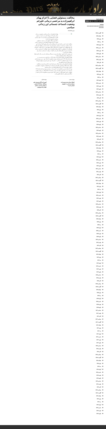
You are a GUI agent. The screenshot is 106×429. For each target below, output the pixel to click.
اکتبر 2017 (99, 316)
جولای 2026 (98, 35)
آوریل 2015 (98, 404)
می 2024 (99, 112)
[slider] (87, 21)
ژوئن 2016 (99, 363)
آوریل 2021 (98, 192)
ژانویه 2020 (98, 236)
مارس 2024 (98, 118)
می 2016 (99, 366)
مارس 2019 (98, 266)
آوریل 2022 (98, 156)
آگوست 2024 (98, 103)
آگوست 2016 (98, 357)
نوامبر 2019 (98, 242)
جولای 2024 (98, 106)
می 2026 (99, 41)
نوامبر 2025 (98, 59)
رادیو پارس (53, 4)
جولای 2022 (98, 148)
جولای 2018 (98, 289)
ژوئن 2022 (99, 151)
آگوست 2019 (98, 251)
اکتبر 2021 (99, 174)
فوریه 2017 (98, 339)
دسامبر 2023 (98, 127)
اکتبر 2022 (99, 139)
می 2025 (99, 77)
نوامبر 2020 (98, 207)
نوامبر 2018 (98, 277)
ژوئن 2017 (99, 328)
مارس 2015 (98, 407)
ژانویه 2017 (98, 342)
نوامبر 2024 (98, 94)
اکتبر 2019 (99, 245)
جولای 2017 (98, 325)
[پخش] (102, 21)
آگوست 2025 (98, 68)
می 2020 (99, 224)
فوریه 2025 (98, 86)
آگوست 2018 (98, 286)
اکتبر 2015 (99, 387)
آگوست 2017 (98, 322)
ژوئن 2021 (99, 186)
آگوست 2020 (98, 215)
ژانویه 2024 (98, 124)
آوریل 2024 (98, 115)
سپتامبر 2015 (98, 389)
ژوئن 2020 (99, 221)
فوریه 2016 (98, 375)
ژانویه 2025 (98, 89)
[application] (94, 21)
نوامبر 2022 (98, 136)
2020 (90, 26)
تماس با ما (100, 14)
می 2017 (99, 330)
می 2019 (99, 260)
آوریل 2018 (98, 298)
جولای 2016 (98, 360)
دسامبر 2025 (98, 56)
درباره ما (95, 14)
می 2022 (99, 153)
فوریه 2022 (98, 162)
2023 (100, 27)
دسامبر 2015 (98, 381)
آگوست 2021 (98, 180)
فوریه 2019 (98, 269)
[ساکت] (90, 21)
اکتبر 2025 (99, 62)
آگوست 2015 (98, 392)
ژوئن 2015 (99, 398)
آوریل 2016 (98, 369)
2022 (102, 27)
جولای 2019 (98, 254)
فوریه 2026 (98, 50)
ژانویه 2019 (98, 271)
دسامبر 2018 (98, 274)
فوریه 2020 (98, 233)
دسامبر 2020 (98, 204)
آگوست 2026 (98, 32)
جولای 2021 (98, 183)
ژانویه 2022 (98, 165)
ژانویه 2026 (98, 53)
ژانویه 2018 (98, 307)
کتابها (91, 14)
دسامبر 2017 (98, 310)
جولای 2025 (98, 71)
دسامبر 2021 (98, 168)
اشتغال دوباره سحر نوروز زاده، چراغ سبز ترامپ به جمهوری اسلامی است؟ (67, 83)
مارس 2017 (98, 336)
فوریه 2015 (98, 410)
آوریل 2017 (98, 333)
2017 (98, 26)
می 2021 (99, 189)
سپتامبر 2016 (98, 354)
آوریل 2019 (98, 263)
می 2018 (99, 295)
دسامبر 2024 (98, 91)
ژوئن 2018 (99, 292)
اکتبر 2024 (99, 97)
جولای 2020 (98, 218)
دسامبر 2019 (98, 239)
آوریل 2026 (98, 44)
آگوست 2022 (98, 145)
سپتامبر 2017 (98, 319)
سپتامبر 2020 (98, 212)
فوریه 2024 (98, 121)
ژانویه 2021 (98, 201)
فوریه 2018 (98, 304)
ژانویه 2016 (98, 378)
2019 (93, 26)
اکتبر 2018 (99, 280)
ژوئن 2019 (99, 257)
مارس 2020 (98, 230)
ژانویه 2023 (98, 130)
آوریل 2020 (98, 227)
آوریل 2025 (98, 80)
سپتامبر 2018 (98, 283)
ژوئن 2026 (99, 38)
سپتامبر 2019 (98, 248)
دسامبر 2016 (98, 345)
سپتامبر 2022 (98, 142)
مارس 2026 (98, 47)
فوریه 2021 (98, 198)
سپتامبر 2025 (98, 65)
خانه (104, 14)
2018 (95, 26)
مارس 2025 (98, 83)
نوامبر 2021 (98, 171)
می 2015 (99, 401)
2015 (102, 26)
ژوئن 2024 (99, 109)
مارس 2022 (98, 159)
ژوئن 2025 (99, 74)
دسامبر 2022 (98, 133)
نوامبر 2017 (98, 313)
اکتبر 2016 (99, 351)
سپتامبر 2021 (98, 177)
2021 (88, 26)
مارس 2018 (98, 301)
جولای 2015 (98, 395)
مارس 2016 (98, 372)
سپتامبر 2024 (98, 100)
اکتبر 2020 (99, 210)
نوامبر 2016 (98, 348)
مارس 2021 (98, 195)
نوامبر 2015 (98, 384)
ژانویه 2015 (98, 413)
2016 (100, 26)
